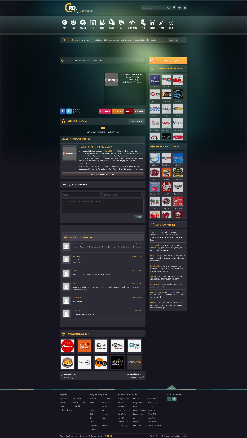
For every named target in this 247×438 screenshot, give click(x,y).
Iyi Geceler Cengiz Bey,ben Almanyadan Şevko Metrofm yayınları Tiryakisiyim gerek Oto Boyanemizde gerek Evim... (166, 236)
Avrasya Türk (123, 422)
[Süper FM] (178, 137)
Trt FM (178, 116)
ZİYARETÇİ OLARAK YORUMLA (74, 184)
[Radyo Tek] (154, 215)
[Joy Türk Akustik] (154, 122)
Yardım (62, 406)
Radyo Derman (166, 165)
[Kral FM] (166, 79)
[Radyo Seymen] (178, 122)
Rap (91, 418)
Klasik (104, 410)
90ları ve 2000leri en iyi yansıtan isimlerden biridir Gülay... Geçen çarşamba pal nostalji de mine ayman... (167, 305)
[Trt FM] (178, 108)
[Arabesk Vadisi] (178, 172)
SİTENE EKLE (118, 111)
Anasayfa (78, 60)
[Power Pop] (134, 344)
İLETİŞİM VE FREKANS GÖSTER (102, 174)
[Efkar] (154, 172)
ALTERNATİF (139, 111)
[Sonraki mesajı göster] (185, 40)
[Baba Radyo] (178, 93)
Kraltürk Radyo (178, 208)
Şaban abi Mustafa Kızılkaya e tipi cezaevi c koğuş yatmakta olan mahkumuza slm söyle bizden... (167, 258)
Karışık (92, 410)
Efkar (154, 179)
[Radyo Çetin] (178, 157)
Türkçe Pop (94, 426)
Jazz (91, 406)
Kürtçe (92, 414)
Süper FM (152, 414)
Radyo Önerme (79, 402)
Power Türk (155, 101)
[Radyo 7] (166, 108)
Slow (92, 422)
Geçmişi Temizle (136, 121)
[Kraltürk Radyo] (178, 201)
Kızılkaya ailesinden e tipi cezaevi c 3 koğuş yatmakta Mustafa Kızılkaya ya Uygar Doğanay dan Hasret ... (112, 40)
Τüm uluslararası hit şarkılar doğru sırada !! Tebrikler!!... (166, 285)
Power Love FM (154, 426)
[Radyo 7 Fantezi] (178, 215)
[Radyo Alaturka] (154, 79)
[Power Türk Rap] (117, 344)
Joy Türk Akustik (154, 130)
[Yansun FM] (84, 361)
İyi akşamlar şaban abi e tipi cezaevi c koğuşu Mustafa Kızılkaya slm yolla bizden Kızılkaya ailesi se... (166, 247)
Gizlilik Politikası (66, 410)
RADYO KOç (70, 376)
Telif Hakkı (77, 406)
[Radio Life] (166, 201)
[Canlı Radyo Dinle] (80, 7)
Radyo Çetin (178, 165)
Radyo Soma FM (155, 194)
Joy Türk (136, 418)
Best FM (154, 116)
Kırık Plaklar (137, 426)
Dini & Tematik (107, 399)
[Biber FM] (154, 201)
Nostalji (105, 414)
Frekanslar (64, 399)
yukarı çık (172, 387)
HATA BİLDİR (105, 111)
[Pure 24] (101, 361)
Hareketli (105, 402)
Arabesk (87, 60)
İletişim (62, 402)
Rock (104, 418)
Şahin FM (166, 194)
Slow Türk (178, 87)
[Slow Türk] (178, 79)
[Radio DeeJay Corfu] (84, 344)
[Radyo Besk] (154, 157)
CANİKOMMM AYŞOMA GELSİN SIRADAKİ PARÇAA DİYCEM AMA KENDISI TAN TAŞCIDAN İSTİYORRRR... (167, 294)
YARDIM (129, 111)
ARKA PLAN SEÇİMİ (170, 60)
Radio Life (166, 208)
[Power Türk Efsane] (101, 344)
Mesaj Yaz (174, 40)
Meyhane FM (107, 151)
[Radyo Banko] (166, 93)
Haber (92, 402)
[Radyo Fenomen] (166, 122)
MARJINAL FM (134, 376)
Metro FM (137, 422)
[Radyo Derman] (166, 157)
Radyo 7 (166, 116)
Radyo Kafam (178, 194)
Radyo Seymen (178, 130)
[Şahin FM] (166, 186)
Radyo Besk (155, 165)
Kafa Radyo (122, 414)
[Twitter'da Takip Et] (179, 8)
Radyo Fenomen (166, 130)
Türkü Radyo (123, 426)
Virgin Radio (153, 422)
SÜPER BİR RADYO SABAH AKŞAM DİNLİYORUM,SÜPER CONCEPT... (166, 278)
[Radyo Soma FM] (154, 186)
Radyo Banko (166, 101)
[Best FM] (154, 108)
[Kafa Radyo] (154, 137)
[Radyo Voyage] (166, 137)
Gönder (138, 217)
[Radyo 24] (166, 215)
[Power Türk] (154, 93)
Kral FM (166, 87)
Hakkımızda (77, 399)
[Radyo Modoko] (134, 361)
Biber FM (155, 208)
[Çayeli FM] (67, 361)
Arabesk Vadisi (178, 179)
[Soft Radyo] (117, 361)
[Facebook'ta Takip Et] (174, 8)
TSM (103, 422)
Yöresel (93, 429)
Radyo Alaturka (155, 87)
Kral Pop (151, 418)
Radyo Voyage (139, 414)
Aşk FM (121, 418)
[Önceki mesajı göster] (182, 40)
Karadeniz (106, 406)
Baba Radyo (178, 101)
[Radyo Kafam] (178, 186)
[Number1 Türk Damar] (67, 344)
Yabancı (105, 426)
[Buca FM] (166, 172)
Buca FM (166, 179)
